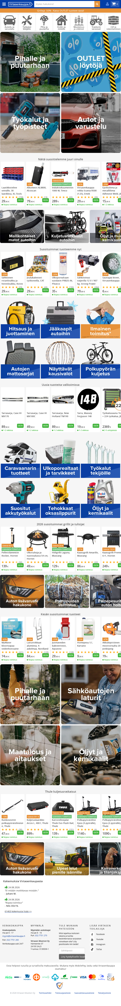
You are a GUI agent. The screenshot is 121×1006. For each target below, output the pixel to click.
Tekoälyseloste (104, 993)
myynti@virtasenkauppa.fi (13, 936)
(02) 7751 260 (13, 940)
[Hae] (97, 4)
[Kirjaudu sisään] (107, 4)
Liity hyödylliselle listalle (73, 956)
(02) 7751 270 (41, 935)
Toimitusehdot (45, 993)
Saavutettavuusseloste (84, 993)
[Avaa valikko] (3, 4)
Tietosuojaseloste (63, 993)
